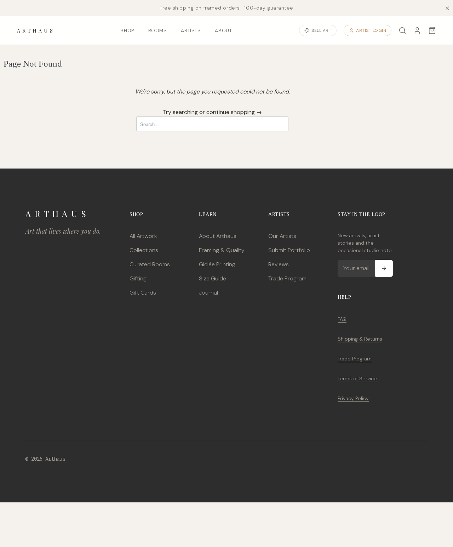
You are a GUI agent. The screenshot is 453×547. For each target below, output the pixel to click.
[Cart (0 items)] (432, 30)
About (223, 30)
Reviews (278, 264)
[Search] (402, 30)
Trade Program (287, 278)
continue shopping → (234, 112)
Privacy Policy (353, 398)
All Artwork (143, 236)
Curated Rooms (150, 264)
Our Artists (282, 236)
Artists (191, 30)
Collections (144, 250)
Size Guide (212, 278)
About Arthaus (217, 236)
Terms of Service (357, 378)
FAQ (342, 319)
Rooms (157, 30)
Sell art (321, 30)
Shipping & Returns (360, 339)
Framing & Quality (222, 250)
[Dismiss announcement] (447, 8)
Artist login (371, 30)
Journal (208, 292)
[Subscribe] (384, 268)
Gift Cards (143, 292)
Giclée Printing (217, 264)
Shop (127, 30)
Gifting (138, 278)
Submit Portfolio (289, 250)
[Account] (417, 30)
